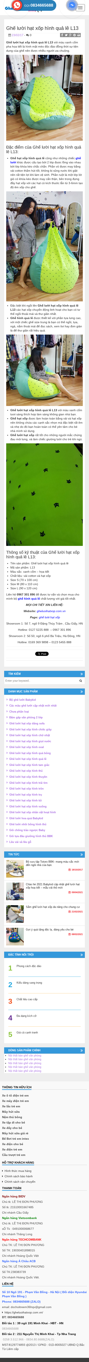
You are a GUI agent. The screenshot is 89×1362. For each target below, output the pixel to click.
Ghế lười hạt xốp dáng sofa (26, 723)
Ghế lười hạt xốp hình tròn (26, 788)
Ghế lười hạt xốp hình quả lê (27, 758)
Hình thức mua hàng (18, 1170)
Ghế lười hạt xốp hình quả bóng (30, 753)
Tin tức (13, 854)
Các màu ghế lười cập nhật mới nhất (33, 705)
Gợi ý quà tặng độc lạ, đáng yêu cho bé (49, 929)
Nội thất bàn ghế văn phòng (24, 1055)
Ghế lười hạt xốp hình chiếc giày (30, 729)
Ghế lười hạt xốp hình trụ (25, 794)
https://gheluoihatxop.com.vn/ (24, 1312)
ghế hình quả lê (29, 598)
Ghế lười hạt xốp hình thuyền (28, 776)
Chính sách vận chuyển (20, 1181)
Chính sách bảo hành (19, 1176)
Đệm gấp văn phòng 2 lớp (26, 717)
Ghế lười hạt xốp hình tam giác (29, 765)
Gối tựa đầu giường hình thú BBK (31, 836)
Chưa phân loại (19, 711)
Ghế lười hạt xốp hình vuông (28, 806)
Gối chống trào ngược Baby (27, 830)
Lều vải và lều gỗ (20, 842)
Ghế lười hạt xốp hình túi (25, 800)
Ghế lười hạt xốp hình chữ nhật (29, 735)
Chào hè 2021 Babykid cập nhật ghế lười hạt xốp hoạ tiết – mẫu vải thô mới (53, 886)
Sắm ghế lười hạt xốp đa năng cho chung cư (53, 906)
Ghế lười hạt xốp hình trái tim (28, 782)
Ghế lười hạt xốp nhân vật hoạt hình (32, 812)
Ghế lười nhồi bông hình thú (27, 824)
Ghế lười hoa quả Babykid (26, 818)
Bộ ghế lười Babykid (22, 699)
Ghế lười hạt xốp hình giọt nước (30, 741)
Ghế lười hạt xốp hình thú (26, 770)
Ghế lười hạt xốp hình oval (26, 747)
